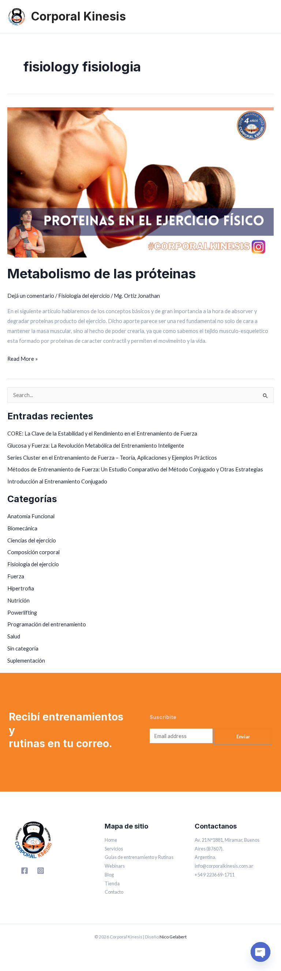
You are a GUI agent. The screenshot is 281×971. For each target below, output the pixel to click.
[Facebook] (24, 870)
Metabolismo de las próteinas (101, 274)
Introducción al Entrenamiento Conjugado (57, 481)
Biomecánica (22, 528)
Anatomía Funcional (31, 516)
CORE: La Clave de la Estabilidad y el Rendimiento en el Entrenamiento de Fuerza (102, 433)
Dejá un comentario (30, 296)
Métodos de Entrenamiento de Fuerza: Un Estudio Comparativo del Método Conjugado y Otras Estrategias (135, 469)
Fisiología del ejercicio (84, 296)
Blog (109, 875)
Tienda (112, 883)
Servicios (114, 849)
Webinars (115, 866)
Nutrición (18, 600)
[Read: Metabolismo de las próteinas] (140, 182)
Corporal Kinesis (78, 16)
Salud (13, 636)
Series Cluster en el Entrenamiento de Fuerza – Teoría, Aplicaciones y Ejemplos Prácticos (112, 458)
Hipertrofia (20, 588)
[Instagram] (40, 870)
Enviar (243, 737)
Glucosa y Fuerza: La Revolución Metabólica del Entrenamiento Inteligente (95, 445)
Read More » (22, 358)
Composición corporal (33, 552)
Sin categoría (22, 648)
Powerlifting (22, 612)
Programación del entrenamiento (46, 624)
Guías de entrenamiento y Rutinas (139, 857)
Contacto (114, 892)
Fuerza (15, 576)
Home (111, 840)
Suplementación (26, 660)
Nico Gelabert (173, 937)
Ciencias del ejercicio (31, 540)
